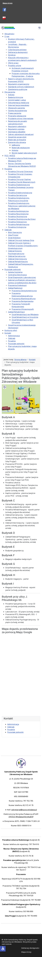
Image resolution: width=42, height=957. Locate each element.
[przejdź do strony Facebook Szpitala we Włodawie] (4, 9)
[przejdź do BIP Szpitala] (4, 18)
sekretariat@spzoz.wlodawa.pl (24, 809)
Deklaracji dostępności (30, 948)
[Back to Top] (38, 953)
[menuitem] (9, 34)
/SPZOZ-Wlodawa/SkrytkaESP (21, 817)
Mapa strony (8, 3)
